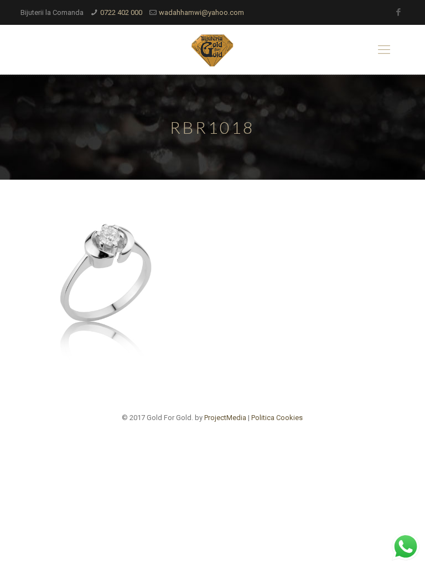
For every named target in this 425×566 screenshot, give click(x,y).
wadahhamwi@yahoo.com (201, 12)
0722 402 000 (121, 12)
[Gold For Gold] (212, 50)
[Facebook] (399, 12)
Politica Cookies (277, 417)
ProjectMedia (225, 417)
